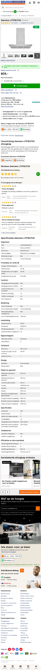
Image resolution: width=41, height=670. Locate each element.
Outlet (22, 615)
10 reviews (14, 23)
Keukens (23, 591)
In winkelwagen (22, 86)
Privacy (18, 660)
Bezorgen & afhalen (7, 598)
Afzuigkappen (5, 621)
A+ (36, 27)
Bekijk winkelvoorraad (8, 70)
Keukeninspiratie (25, 608)
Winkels (23, 618)
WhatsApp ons (9, 560)
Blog (2, 608)
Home (9, 15)
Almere (22, 621)
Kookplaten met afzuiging (9, 635)
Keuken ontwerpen (26, 601)
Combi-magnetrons (7, 623)
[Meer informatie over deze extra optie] (23, 81)
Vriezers (3, 640)
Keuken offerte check (27, 596)
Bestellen (4, 596)
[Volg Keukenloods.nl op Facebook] (17, 649)
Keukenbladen (24, 603)
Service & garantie (6, 605)
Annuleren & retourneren (8, 603)
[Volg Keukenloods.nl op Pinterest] (9, 649)
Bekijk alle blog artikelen (29, 492)
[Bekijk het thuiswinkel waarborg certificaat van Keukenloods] (33, 653)
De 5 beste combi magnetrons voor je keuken (14, 482)
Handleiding (20, 160)
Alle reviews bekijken (9, 233)
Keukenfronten (25, 605)
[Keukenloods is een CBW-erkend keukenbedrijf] (4, 656)
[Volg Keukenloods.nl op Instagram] (13, 649)
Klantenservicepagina (8, 552)
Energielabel (8, 160)
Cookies (25, 660)
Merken (3, 642)
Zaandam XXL (24, 637)
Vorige (4, 15)
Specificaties (19, 135)
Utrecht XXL (24, 635)
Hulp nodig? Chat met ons (9, 93)
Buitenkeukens (24, 593)
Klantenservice (5, 593)
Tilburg (22, 633)
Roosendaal (24, 628)
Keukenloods (6, 591)
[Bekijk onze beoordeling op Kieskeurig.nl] (20, 583)
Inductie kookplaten (7, 630)
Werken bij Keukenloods (8, 612)
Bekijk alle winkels (25, 642)
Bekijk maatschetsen (8, 60)
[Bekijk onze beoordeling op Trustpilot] (20, 577)
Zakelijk (3, 615)
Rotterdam (23, 630)
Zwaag (22, 640)
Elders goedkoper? (7, 90)
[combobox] (20, 7)
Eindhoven (23, 626)
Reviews (11, 135)
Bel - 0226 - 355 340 (11, 129)
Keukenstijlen (24, 612)
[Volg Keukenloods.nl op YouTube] (20, 649)
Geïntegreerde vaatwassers (9, 628)
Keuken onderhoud (26, 598)
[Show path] (16, 15)
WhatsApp (26, 129)
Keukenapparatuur (8, 618)
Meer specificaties (7, 106)
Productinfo (4, 135)
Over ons (4, 610)
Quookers (4, 637)
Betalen (3, 601)
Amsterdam (24, 623)
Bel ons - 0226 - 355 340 (12, 556)
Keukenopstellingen (26, 610)
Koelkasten (4, 633)
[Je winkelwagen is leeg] (34, 2)
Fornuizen (4, 626)
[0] (34, 3)
